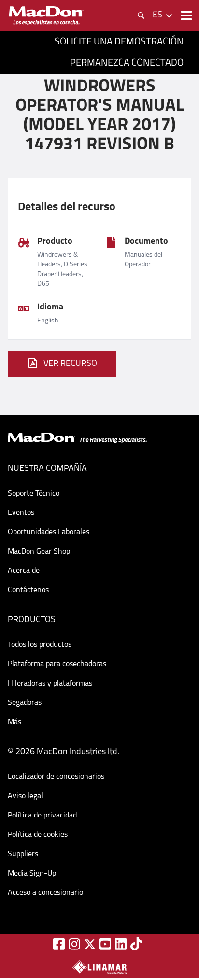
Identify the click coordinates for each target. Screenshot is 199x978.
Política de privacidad (42, 815)
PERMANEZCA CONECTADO (127, 63)
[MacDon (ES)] (46, 16)
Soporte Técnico (33, 493)
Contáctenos (28, 590)
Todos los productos (39, 645)
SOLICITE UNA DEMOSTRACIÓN (119, 42)
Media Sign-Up (32, 873)
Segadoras (25, 703)
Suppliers (23, 854)
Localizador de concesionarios (56, 777)
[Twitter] (90, 944)
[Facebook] (59, 943)
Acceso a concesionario (45, 893)
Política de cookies (38, 835)
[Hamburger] (185, 15)
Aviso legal (25, 796)
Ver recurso (70, 364)
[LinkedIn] (121, 943)
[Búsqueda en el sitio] (141, 15)
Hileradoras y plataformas (50, 683)
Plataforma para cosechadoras (57, 664)
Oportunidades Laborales (48, 532)
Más (14, 722)
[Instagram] (74, 943)
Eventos (21, 513)
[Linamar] (99, 967)
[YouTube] (105, 943)
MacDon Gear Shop (39, 551)
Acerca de (24, 571)
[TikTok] (136, 943)
